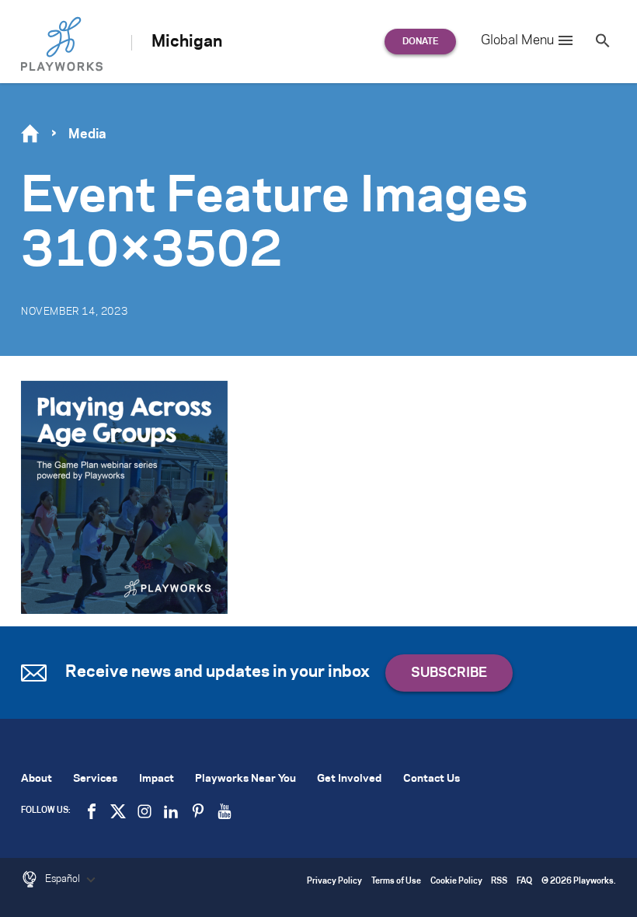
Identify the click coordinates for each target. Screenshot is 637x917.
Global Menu (517, 40)
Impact (156, 779)
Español (63, 879)
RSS (499, 881)
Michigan (186, 42)
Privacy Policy (334, 881)
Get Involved (349, 779)
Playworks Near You (245, 779)
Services (95, 779)
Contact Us (431, 779)
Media (87, 134)
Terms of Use (396, 881)
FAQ (524, 881)
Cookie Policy (456, 881)
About (36, 779)
